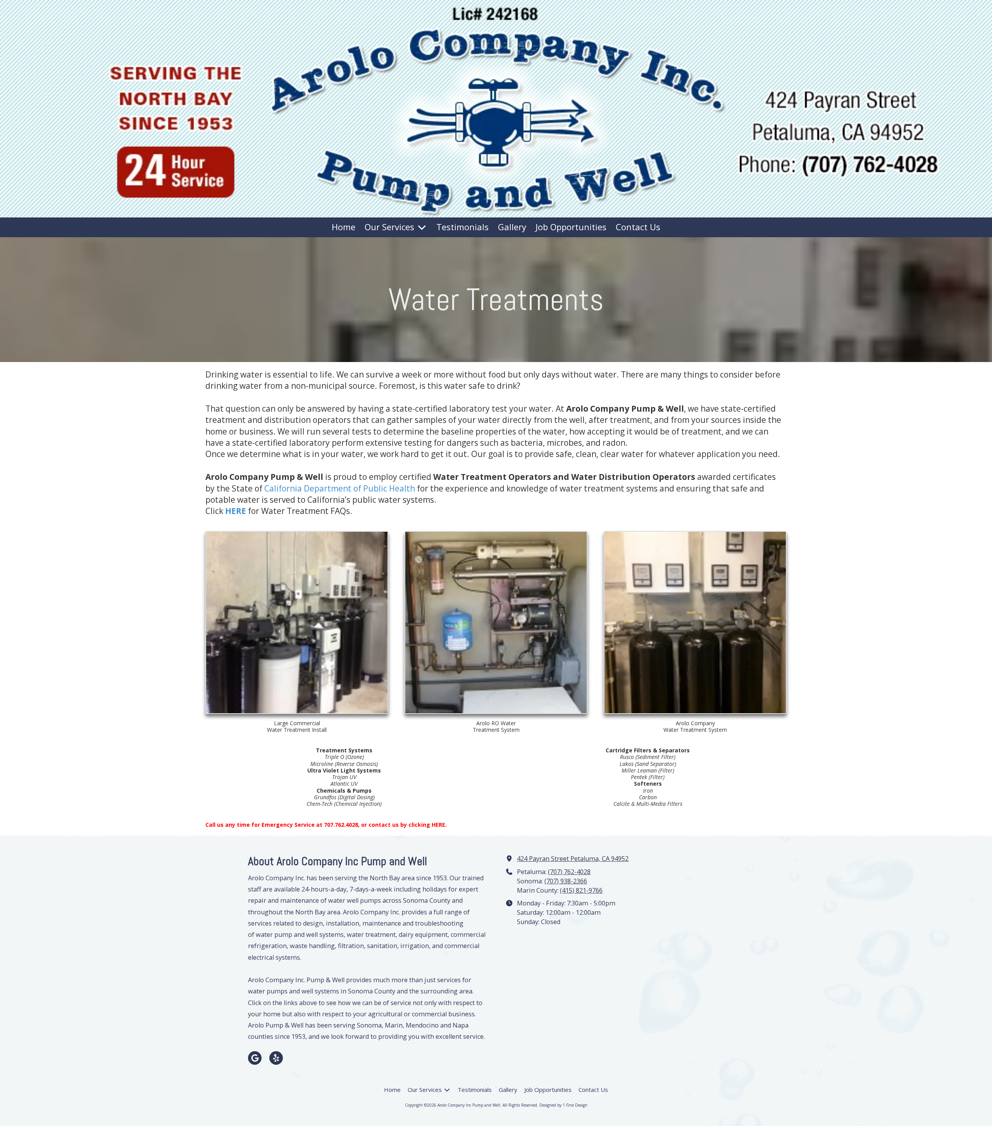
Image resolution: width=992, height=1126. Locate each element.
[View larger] (297, 622)
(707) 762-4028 (569, 871)
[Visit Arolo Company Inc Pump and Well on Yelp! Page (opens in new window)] (276, 1058)
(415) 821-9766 (581, 890)
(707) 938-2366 (565, 881)
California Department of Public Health (339, 488)
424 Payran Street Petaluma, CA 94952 (573, 858)
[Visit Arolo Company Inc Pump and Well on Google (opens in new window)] (255, 1058)
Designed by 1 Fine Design (563, 1105)
